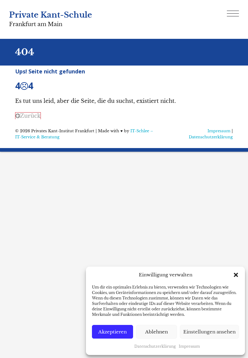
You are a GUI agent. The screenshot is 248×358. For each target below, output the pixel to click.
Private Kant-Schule (50, 15)
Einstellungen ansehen (209, 332)
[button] (236, 275)
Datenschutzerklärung (155, 346)
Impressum (189, 346)
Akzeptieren (112, 332)
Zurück (30, 116)
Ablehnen (156, 332)
